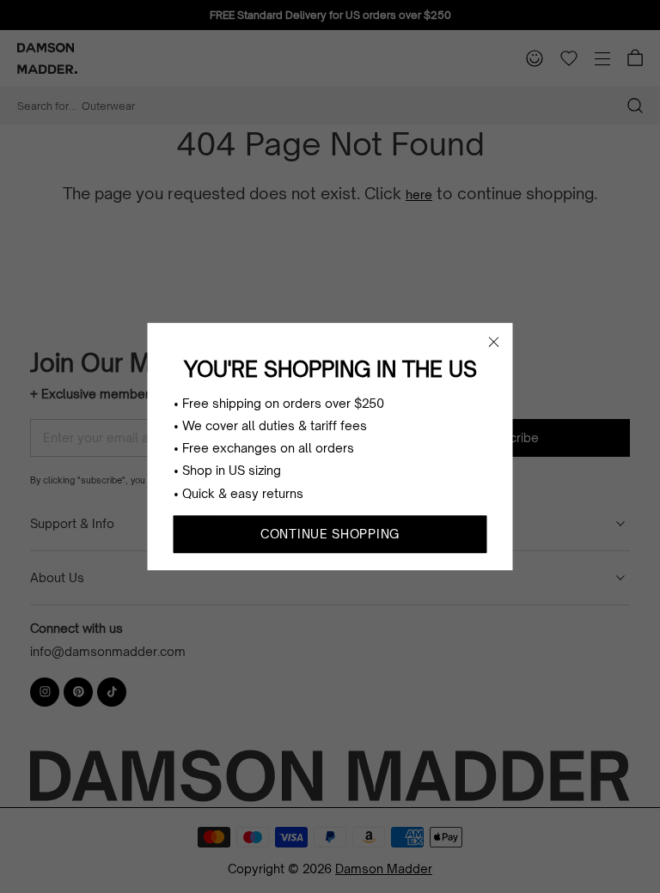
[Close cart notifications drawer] (494, 342)
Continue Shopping (330, 533)
